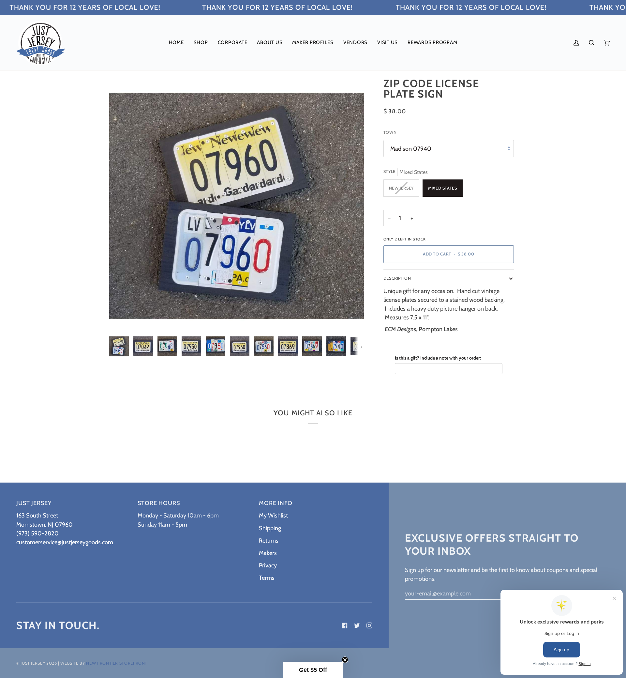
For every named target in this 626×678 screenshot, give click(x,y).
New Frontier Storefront (116, 663)
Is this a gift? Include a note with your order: (438, 358)
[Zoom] (121, 321)
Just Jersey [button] (34, 503)
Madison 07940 (410, 148)
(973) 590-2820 (37, 533)
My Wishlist (273, 515)
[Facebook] (345, 625)
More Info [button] (275, 503)
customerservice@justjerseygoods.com (64, 542)
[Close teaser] (345, 659)
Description (397, 278)
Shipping (270, 528)
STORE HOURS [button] (159, 503)
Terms (267, 577)
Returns (268, 540)
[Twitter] (357, 625)
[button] (201, 42)
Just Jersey (33, 663)
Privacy (268, 565)
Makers (268, 553)
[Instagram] (369, 625)
